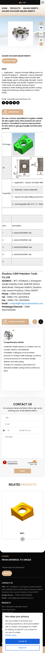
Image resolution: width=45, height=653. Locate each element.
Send (22, 471)
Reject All (22, 647)
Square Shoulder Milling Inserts (18, 11)
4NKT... (22, 533)
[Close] (40, 614)
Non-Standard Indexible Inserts (14, 606)
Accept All (22, 641)
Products (15, 8)
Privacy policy (10, 635)
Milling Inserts (30, 8)
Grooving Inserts (8, 609)
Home (4, 8)
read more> (22, 539)
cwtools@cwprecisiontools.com (19, 99)
